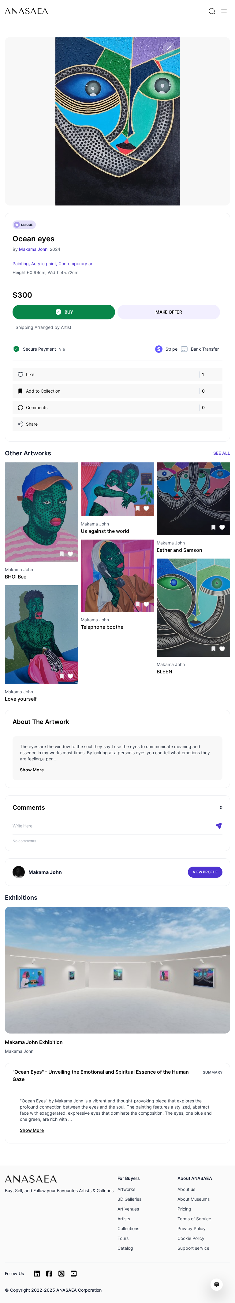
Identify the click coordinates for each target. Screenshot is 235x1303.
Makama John (19, 1051)
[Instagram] (61, 1273)
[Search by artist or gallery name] (212, 11)
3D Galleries (129, 1199)
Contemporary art (76, 263)
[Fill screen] (169, 48)
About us (186, 1189)
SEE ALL (221, 453)
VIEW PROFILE (205, 872)
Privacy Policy (191, 1228)
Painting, (21, 263)
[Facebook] (49, 1273)
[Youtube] (73, 1273)
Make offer (168, 311)
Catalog (125, 1248)
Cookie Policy (190, 1238)
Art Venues (128, 1208)
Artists (124, 1218)
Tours (123, 1238)
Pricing (184, 1208)
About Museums (193, 1199)
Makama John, (34, 249)
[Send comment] (218, 826)
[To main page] (26, 11)
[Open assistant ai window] (217, 1285)
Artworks (126, 1189)
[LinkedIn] (37, 1273)
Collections (128, 1228)
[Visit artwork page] (41, 512)
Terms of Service (194, 1218)
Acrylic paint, (44, 263)
